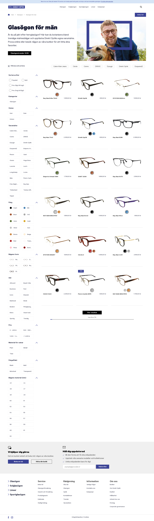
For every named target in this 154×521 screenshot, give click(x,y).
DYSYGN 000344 (119, 98)
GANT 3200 (82, 177)
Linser (12, 490)
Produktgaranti (43, 496)
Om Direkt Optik (115, 488)
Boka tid (140, 15)
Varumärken (67, 503)
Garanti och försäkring (45, 492)
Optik (65, 492)
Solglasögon (15, 486)
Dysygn (110, 67)
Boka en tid (18, 462)
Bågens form (14, 255)
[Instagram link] (12, 517)
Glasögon (20, 15)
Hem (12, 15)
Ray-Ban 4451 (118, 255)
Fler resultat (92, 313)
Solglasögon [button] (72, 7)
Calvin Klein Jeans (60, 67)
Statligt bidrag (42, 503)
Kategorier (13, 97)
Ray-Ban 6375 (118, 177)
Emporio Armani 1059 (50, 177)
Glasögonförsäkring (44, 488)
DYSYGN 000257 (49, 255)
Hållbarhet (113, 496)
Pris (10, 325)
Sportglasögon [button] (84, 7)
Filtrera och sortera (18, 66)
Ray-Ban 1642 (118, 216)
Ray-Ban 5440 (83, 216)
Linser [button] (93, 7)
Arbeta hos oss (115, 499)
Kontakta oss (91, 488)
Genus (11, 108)
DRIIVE (97, 67)
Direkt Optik (123, 67)
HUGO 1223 (47, 294)
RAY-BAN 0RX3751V (50, 216)
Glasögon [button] (63, 7)
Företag (112, 503)
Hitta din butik (41, 462)
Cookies (86, 517)
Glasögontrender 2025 (20, 53)
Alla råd (65, 485)
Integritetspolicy (77, 517)
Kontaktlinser (67, 496)
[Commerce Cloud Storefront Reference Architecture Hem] (16, 7)
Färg (10, 203)
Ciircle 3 (81, 255)
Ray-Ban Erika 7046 (50, 98)
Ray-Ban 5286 (118, 138)
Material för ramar (16, 343)
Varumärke (13, 126)
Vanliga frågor (91, 485)
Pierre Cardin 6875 (84, 294)
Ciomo (86, 67)
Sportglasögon (16, 495)
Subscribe (103, 467)
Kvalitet (112, 492)
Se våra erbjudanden (107, 1)
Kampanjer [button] (101, 7)
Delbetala (41, 499)
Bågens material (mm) (17, 378)
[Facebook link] (8, 517)
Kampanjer (90, 492)
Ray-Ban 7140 (48, 138)
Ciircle (75, 67)
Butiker (112, 485)
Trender (66, 499)
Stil (10, 278)
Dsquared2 (139, 67)
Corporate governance (117, 507)
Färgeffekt (13, 360)
